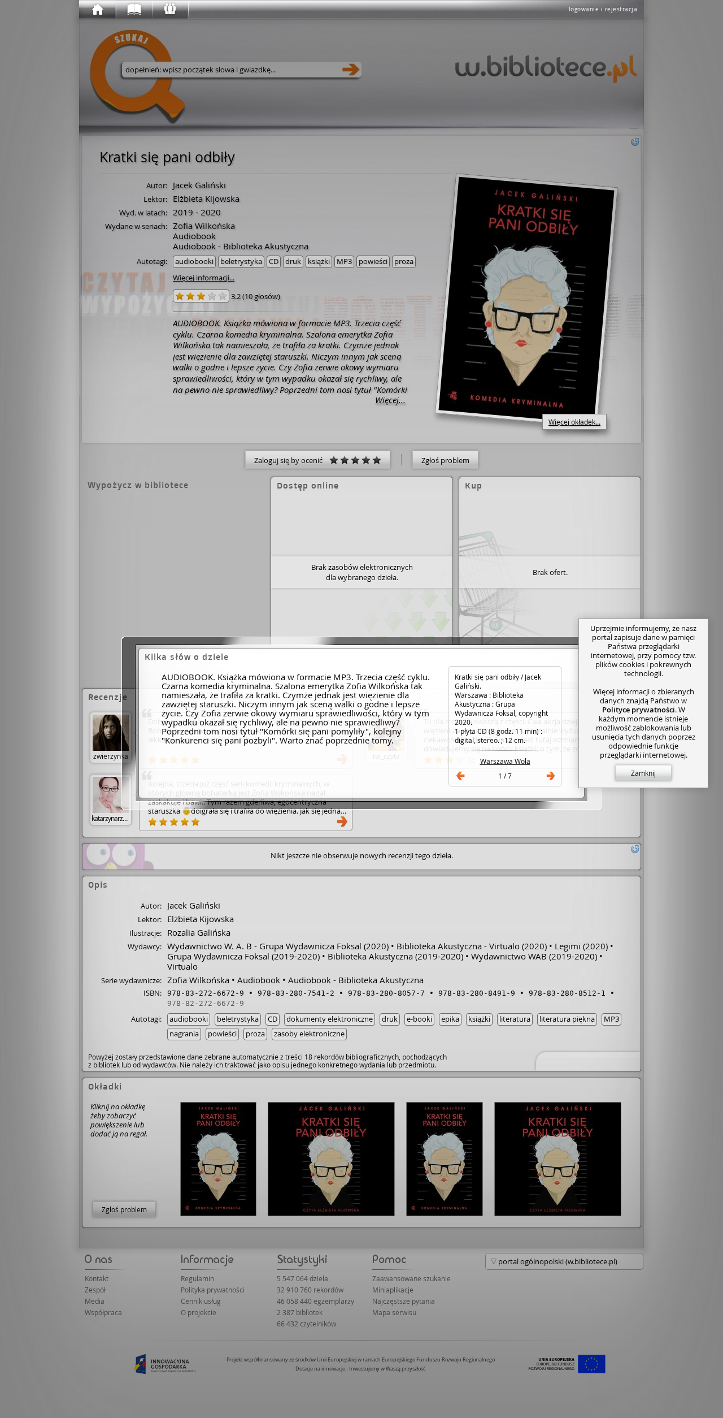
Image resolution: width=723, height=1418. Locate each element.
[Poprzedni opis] (460, 775)
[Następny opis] (550, 775)
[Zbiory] (133, 9)
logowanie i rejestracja (603, 9)
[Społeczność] (169, 9)
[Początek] (97, 9)
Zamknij (643, 772)
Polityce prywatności (638, 709)
